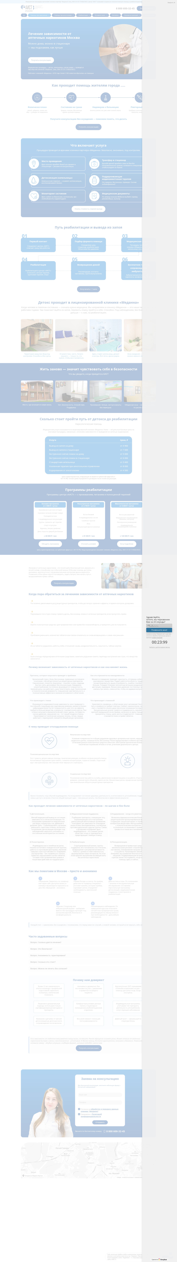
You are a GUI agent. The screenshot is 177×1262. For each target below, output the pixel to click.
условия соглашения (157, 637)
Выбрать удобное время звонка (159, 647)
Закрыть (171, 2)
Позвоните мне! (159, 630)
